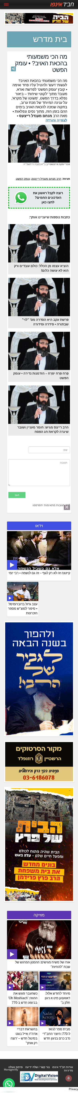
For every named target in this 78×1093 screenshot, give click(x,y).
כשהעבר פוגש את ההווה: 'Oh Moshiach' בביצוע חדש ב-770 (22, 998)
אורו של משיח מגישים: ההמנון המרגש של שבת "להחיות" (42, 965)
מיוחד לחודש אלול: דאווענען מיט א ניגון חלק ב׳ (57, 998)
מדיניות (68, 1070)
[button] (9, 1084)
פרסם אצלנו (15, 1067)
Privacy (73, 1089)
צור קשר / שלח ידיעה (37, 1067)
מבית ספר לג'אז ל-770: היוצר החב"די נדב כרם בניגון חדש (56, 1033)
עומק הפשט (23, 178)
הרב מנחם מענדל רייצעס (46, 178)
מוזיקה (39, 915)
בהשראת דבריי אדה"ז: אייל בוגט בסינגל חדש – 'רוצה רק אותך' (24, 1036)
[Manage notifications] (68, 1078)
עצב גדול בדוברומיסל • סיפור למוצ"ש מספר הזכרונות (22, 608)
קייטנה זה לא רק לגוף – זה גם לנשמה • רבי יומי (39, 573)
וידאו (39, 526)
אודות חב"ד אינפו (62, 1067)
